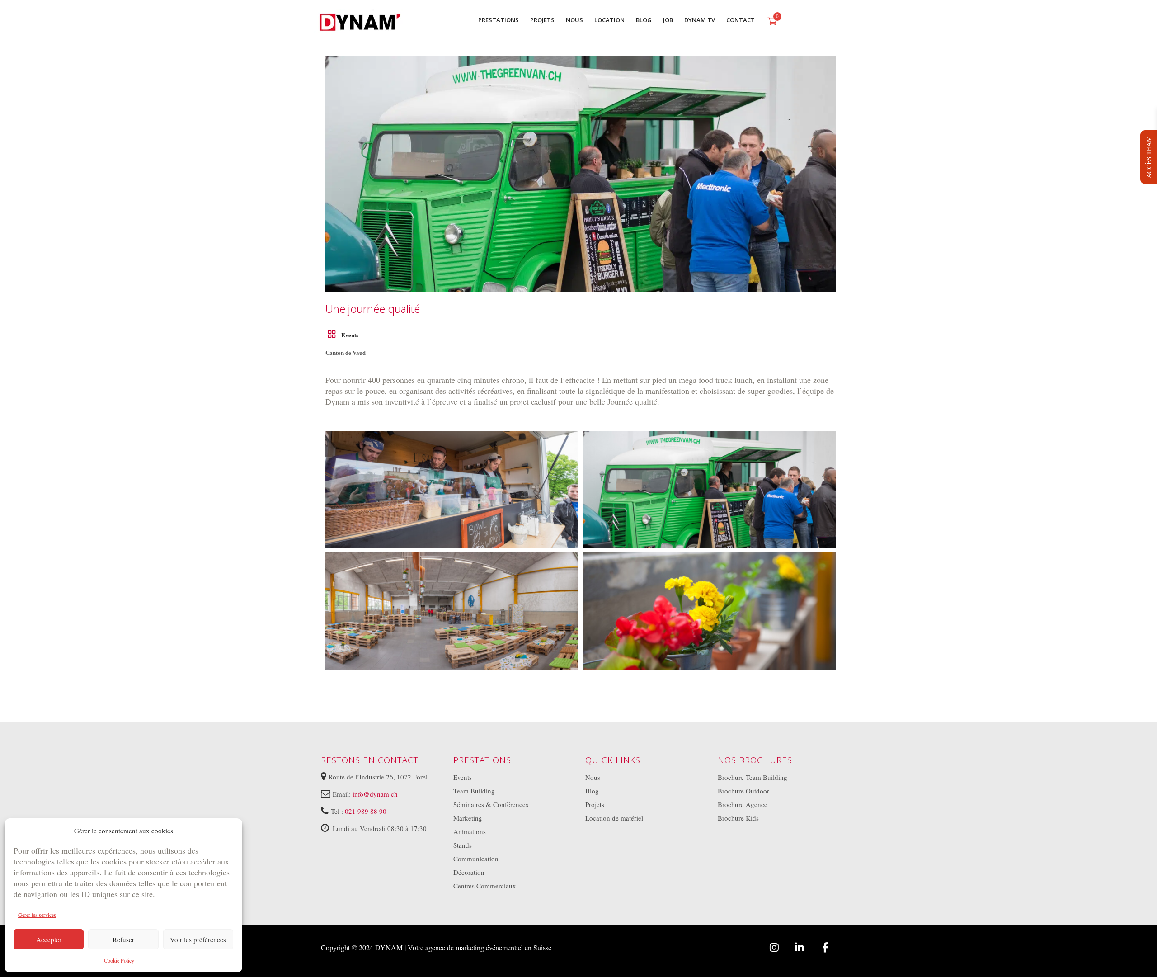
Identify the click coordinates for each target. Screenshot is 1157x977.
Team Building (474, 790)
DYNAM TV (699, 20)
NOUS (574, 20)
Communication (476, 858)
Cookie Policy (119, 960)
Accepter (48, 939)
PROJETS (542, 20)
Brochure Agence (742, 804)
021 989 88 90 (365, 811)
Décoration (468, 872)
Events (349, 334)
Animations (469, 831)
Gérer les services (37, 914)
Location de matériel (614, 817)
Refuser (123, 939)
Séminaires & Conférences (490, 804)
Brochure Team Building (752, 777)
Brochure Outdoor (743, 790)
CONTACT (740, 20)
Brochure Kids (738, 817)
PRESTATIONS (498, 20)
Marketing (467, 817)
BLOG (644, 20)
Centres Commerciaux (484, 885)
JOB (668, 20)
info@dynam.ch (375, 793)
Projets (594, 804)
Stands (462, 845)
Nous (592, 777)
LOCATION (609, 20)
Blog (592, 790)
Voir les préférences (198, 939)
